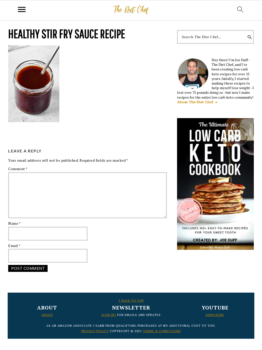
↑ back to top (131, 300)
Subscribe (215, 315)
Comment (18, 168)
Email (14, 245)
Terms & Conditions (162, 331)
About (47, 315)
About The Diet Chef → (197, 101)
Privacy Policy (95, 331)
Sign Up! (108, 315)
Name (14, 223)
